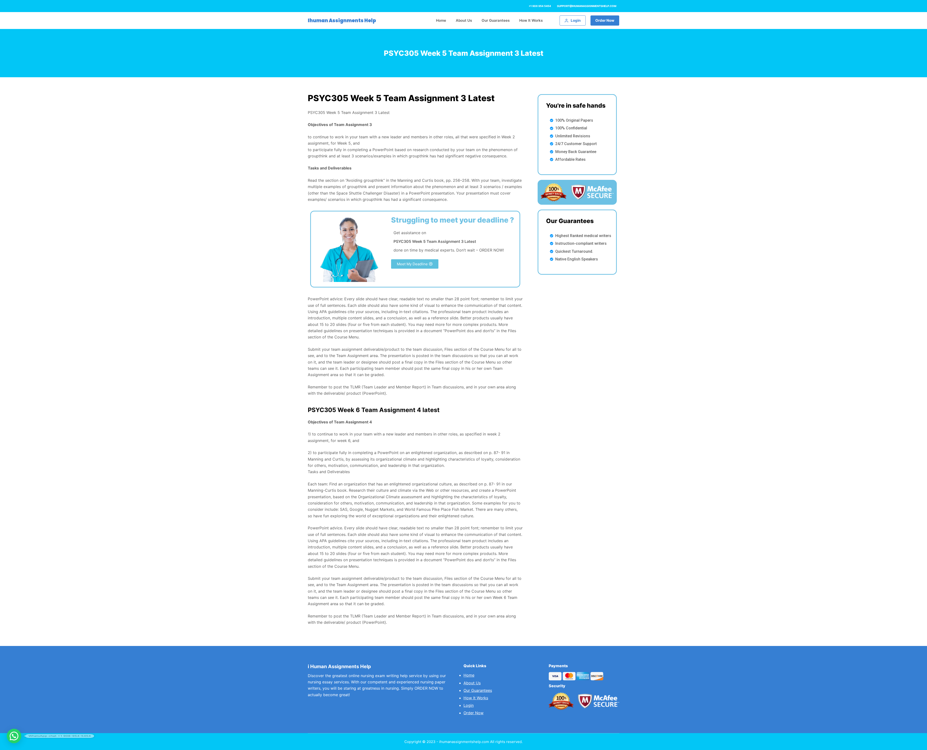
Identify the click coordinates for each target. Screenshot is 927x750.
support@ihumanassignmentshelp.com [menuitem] (586, 6)
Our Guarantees (478, 690)
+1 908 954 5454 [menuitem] (540, 6)
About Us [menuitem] (464, 20)
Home (469, 675)
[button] (414, 264)
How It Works (476, 697)
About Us (472, 682)
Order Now (604, 20)
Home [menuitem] (441, 20)
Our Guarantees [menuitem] (496, 20)
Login (469, 705)
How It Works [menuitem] (531, 20)
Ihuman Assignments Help (342, 20)
